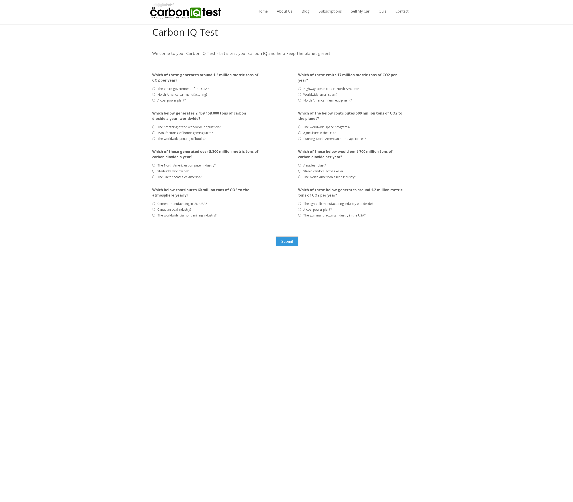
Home (263, 11)
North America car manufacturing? (182, 94)
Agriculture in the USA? (319, 133)
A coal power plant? (171, 100)
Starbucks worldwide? (172, 171)
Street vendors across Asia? (323, 171)
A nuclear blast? (314, 165)
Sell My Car (360, 11)
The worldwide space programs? (326, 127)
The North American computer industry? (186, 165)
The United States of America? (179, 177)
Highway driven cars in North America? (331, 89)
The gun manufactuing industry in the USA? (334, 215)
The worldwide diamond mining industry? (186, 215)
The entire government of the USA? (183, 89)
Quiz (382, 11)
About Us (285, 11)
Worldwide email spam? (320, 94)
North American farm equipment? (327, 100)
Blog (306, 11)
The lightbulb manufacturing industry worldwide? (338, 203)
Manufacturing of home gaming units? (185, 133)
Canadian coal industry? (174, 209)
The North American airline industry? (329, 177)
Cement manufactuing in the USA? (182, 203)
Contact (402, 11)
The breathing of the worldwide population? (188, 127)
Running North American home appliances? (334, 138)
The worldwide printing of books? (181, 138)
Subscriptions (330, 11)
